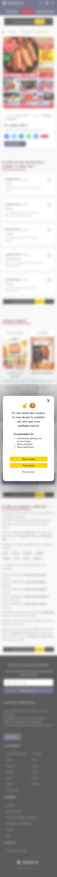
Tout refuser (28, 465)
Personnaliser (28, 471)
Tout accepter (28, 459)
